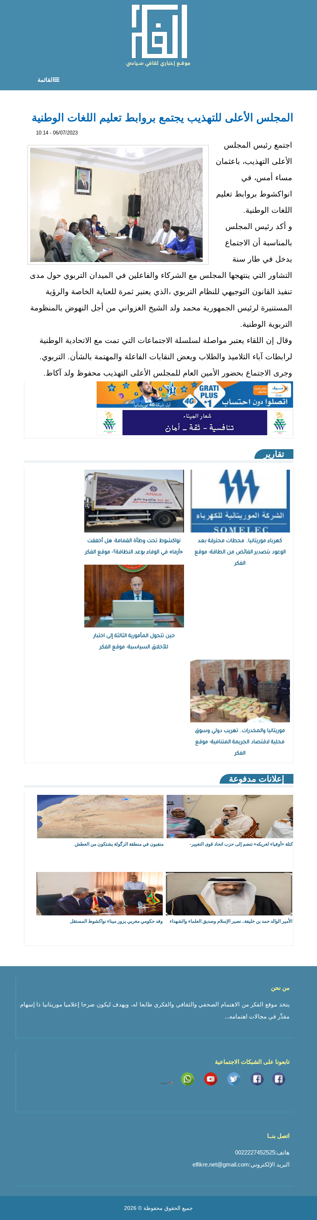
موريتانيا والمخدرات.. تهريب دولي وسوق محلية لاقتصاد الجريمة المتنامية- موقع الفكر (240, 742)
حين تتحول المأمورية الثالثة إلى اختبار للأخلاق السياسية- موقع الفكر (134, 641)
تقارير (274, 454)
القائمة (45, 79)
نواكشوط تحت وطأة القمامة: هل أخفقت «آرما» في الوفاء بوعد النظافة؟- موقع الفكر (134, 546)
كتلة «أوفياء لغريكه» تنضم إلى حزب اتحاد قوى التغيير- (241, 844)
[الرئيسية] (158, 34)
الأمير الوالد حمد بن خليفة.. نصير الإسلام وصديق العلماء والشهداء (231, 921)
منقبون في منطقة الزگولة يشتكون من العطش (119, 844)
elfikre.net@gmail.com (221, 1164)
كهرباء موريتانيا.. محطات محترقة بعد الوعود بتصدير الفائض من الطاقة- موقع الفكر (240, 552)
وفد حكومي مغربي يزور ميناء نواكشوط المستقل (116, 921)
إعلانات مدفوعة (256, 779)
